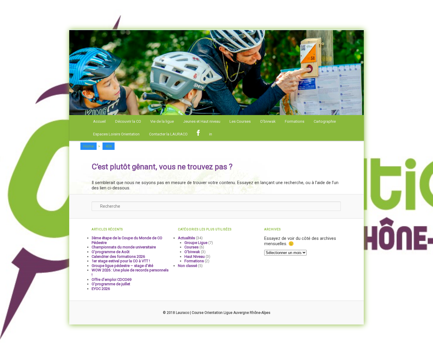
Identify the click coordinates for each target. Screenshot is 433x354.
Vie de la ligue (162, 121)
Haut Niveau (194, 256)
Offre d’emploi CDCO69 (111, 279)
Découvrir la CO (128, 121)
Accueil (99, 121)
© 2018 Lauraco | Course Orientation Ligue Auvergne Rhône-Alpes (216, 313)
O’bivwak (268, 121)
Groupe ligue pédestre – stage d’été (122, 265)
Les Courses (240, 121)
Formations (294, 121)
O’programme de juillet (111, 284)
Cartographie (325, 121)
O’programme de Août (111, 252)
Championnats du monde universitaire (124, 247)
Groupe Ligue (195, 242)
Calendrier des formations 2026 (118, 256)
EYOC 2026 (101, 288)
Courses (191, 247)
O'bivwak (192, 252)
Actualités (186, 238)
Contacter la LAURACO (168, 134)
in (210, 134)
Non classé (187, 265)
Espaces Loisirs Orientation (116, 134)
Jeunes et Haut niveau (201, 121)
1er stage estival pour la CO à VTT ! (121, 261)
